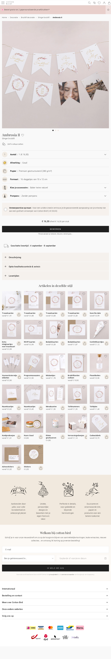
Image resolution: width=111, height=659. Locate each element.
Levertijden (14, 276)
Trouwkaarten (8, 313)
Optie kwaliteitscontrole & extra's (24, 266)
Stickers (27, 467)
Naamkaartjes (8, 407)
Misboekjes (50, 375)
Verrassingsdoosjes (76, 435)
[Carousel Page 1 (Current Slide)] (53, 130)
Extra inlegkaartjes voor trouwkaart (8, 344)
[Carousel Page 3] (58, 130)
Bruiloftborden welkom (73, 376)
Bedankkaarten (52, 342)
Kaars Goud (28, 435)
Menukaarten (51, 407)
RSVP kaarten (29, 342)
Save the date (95, 313)
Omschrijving (15, 257)
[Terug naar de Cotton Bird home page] (10, 4)
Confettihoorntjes (97, 342)
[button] (108, 9)
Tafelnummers (74, 407)
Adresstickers (8, 467)
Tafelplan (93, 407)
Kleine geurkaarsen (51, 436)
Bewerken (55, 229)
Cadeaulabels (95, 435)
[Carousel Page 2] (55, 130)
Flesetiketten (95, 375)
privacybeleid (53, 574)
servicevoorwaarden (68, 574)
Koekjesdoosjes (8, 435)
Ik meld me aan (55, 568)
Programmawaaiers (32, 375)
